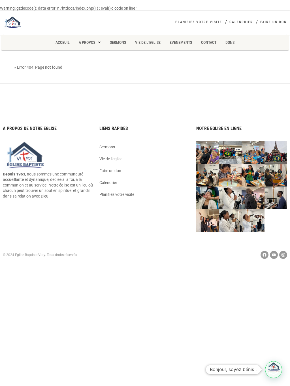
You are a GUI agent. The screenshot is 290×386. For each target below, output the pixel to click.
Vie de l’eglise (148, 42)
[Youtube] (274, 255)
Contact (208, 42)
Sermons (118, 42)
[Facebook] (264, 255)
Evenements (181, 42)
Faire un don (273, 22)
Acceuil (63, 42)
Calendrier (241, 22)
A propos (87, 42)
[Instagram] (283, 255)
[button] (273, 369)
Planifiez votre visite (198, 22)
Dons (229, 42)
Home (8, 67)
